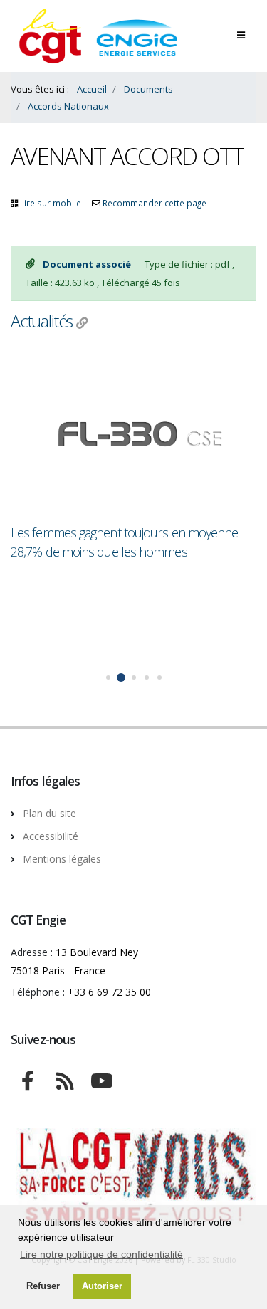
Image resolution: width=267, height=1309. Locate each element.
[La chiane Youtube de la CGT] (102, 1079)
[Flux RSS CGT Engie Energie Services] (65, 1079)
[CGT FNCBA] (28, 1079)
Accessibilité (50, 836)
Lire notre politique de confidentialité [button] (101, 1254)
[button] (108, 677)
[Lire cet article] (133, 435)
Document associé (88, 264)
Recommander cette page (154, 203)
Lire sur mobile (50, 203)
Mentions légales (62, 859)
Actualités (42, 321)
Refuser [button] (43, 1286)
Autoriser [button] (102, 1286)
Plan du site (49, 813)
